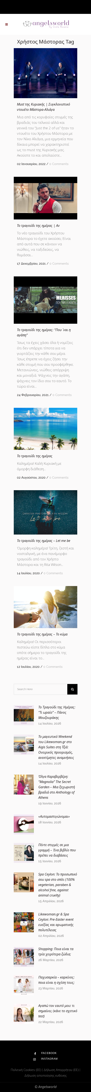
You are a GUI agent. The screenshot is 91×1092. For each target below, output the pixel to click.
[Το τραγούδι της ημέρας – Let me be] (45, 512)
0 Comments (59, 164)
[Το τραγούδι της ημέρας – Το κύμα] (45, 607)
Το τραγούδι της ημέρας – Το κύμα (42, 634)
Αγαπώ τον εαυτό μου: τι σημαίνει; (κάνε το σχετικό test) (57, 1010)
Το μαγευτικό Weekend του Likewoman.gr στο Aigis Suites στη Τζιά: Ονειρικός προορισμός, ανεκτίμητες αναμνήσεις (56, 747)
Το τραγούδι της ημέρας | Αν (38, 225)
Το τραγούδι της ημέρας (34, 456)
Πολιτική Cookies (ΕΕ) (26, 1070)
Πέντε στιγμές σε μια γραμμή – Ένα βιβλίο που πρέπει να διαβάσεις (57, 850)
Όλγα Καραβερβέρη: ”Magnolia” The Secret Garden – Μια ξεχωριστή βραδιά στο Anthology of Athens (56, 787)
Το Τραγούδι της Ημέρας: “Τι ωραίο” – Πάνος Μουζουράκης (56, 712)
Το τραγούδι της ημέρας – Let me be (43, 540)
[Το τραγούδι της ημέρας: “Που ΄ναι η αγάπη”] (45, 300)
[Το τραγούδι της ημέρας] (45, 429)
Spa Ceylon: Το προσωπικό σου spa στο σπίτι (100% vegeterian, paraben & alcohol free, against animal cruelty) (57, 885)
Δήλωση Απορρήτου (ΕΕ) (62, 1070)
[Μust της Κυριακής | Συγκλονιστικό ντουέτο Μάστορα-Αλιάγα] (45, 73)
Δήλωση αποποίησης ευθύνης (45, 1075)
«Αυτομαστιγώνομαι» (54, 816)
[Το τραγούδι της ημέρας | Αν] (45, 198)
